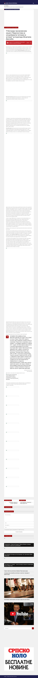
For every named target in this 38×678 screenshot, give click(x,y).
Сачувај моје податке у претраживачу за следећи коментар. (14, 529)
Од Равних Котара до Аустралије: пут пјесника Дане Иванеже (18, 555)
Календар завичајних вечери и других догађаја (17, 599)
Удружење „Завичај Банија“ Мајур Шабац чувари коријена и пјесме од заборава (18, 545)
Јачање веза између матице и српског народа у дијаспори (16, 573)
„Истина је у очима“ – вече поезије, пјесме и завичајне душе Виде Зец (19, 565)
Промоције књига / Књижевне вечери (13, 9)
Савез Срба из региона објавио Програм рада (16, 571)
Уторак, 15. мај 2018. (14, 27)
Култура (6, 9)
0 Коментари (8, 27)
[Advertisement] (19, 89)
